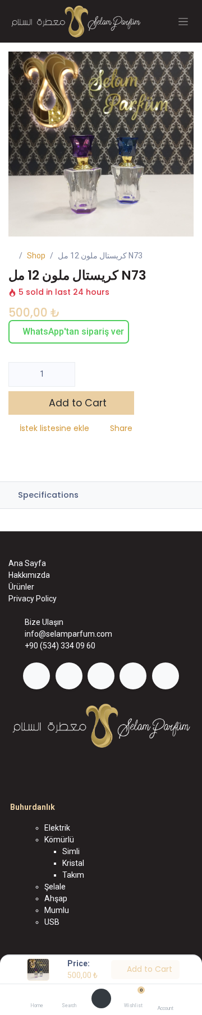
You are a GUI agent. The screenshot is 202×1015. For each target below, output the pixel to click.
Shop (36, 255)
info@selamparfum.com (68, 633)
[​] (36, 675)
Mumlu (56, 910)
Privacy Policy (32, 598)
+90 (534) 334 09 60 (60, 645)
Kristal (73, 863)
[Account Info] (165, 996)
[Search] (69, 995)
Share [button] (121, 428)
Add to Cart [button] (76, 403)
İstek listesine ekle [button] (54, 428)
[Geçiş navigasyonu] (183, 21)
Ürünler (21, 586)
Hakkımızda (29, 575)
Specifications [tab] (47, 494)
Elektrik (57, 827)
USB (51, 921)
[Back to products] (170, 256)
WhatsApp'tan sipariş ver (72, 331)
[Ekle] (63, 374)
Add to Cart (148, 969)
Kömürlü (59, 839)
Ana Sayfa (27, 563)
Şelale (55, 886)
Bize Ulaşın (44, 622)
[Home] (37, 995)
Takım (73, 874)
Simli (71, 851)
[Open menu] (101, 998)
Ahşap (55, 898)
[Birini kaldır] (21, 374)
